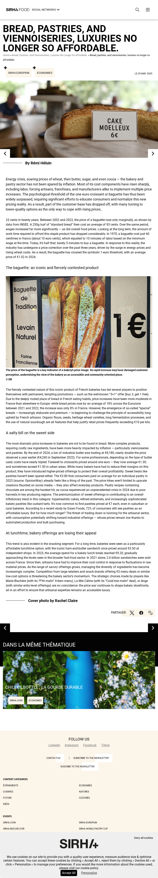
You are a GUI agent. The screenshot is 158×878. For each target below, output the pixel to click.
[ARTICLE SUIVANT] (153, 153)
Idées (6, 804)
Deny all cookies (143, 838)
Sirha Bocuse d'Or (13, 828)
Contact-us (53, 758)
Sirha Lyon (9, 822)
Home (6, 55)
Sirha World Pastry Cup (93, 828)
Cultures (84, 797)
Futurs (7, 797)
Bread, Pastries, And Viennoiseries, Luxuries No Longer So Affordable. (49, 55)
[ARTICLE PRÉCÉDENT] (5, 153)
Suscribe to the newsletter (77, 766)
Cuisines (8, 791)
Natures (84, 791)
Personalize (89, 873)
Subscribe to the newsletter (91, 758)
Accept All (69, 873)
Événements (10, 785)
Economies (44, 72)
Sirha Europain (18, 72)
